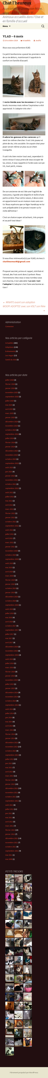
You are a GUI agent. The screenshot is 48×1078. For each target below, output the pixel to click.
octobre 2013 (10, 751)
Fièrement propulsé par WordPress (24, 1072)
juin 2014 (8, 717)
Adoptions (9, 347)
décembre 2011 (11, 838)
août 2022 (9, 492)
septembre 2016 (12, 655)
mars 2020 (9, 576)
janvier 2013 (10, 784)
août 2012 (9, 805)
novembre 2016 (11, 651)
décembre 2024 (11, 421)
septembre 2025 (12, 396)
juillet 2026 (9, 380)
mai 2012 (8, 817)
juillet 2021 (9, 534)
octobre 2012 (10, 796)
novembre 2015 (11, 680)
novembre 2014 (11, 696)
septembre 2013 (12, 755)
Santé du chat (10, 359)
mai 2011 (8, 855)
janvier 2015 (10, 688)
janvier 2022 (10, 517)
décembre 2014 (11, 692)
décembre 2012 (11, 788)
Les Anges (9, 355)
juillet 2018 (9, 613)
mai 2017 (8, 638)
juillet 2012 (9, 809)
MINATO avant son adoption (19, 302)
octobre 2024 (10, 430)
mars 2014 (9, 730)
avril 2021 (9, 538)
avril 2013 (9, 771)
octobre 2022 (10, 484)
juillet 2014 (9, 713)
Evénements (10, 351)
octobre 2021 (10, 521)
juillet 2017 (9, 634)
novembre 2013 (11, 746)
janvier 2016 (10, 676)
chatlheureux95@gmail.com (16, 261)
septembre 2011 (12, 851)
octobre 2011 (10, 846)
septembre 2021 (12, 526)
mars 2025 (9, 413)
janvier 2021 (10, 546)
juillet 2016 (9, 663)
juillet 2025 (9, 401)
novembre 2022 (11, 480)
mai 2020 (8, 567)
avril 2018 (9, 621)
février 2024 (10, 442)
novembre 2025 (11, 392)
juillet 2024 (9, 438)
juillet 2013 (9, 759)
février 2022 (10, 513)
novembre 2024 (11, 426)
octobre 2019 (10, 588)
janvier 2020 (10, 584)
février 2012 (10, 830)
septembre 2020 (12, 559)
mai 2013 (8, 767)
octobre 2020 (10, 555)
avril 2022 (9, 505)
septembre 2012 (12, 801)
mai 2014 (8, 721)
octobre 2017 (10, 626)
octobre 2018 (10, 601)
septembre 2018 (12, 605)
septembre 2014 (12, 705)
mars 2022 (9, 509)
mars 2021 (9, 542)
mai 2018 (8, 617)
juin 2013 (8, 763)
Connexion (9, 326)
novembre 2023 (11, 455)
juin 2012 (8, 813)
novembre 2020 (11, 551)
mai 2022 (8, 501)
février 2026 (10, 384)
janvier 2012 (10, 834)
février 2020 (10, 580)
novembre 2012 (11, 792)
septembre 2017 (12, 630)
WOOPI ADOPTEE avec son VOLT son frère (24, 308)
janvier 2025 (10, 417)
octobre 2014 (10, 701)
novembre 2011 (11, 842)
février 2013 (10, 780)
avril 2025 (9, 409)
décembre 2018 (11, 596)
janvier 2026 (10, 388)
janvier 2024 (10, 446)
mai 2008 (8, 859)
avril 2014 (9, 726)
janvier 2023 (10, 476)
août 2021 (9, 530)
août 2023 (9, 467)
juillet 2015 (9, 684)
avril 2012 (9, 821)
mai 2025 (8, 405)
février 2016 (10, 671)
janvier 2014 (10, 738)
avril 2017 (9, 642)
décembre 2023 (11, 451)
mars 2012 (9, 826)
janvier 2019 (10, 592)
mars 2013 (9, 776)
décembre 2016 (11, 646)
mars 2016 (9, 667)
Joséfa (38, 40)
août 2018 (9, 609)
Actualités (27, 40)
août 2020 (9, 563)
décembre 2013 (11, 742)
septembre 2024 (12, 434)
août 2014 (9, 709)
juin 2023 (8, 471)
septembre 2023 (12, 463)
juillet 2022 (9, 496)
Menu (5, 26)
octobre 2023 (10, 459)
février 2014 (10, 734)
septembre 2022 (12, 488)
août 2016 (9, 659)
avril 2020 (9, 571)
